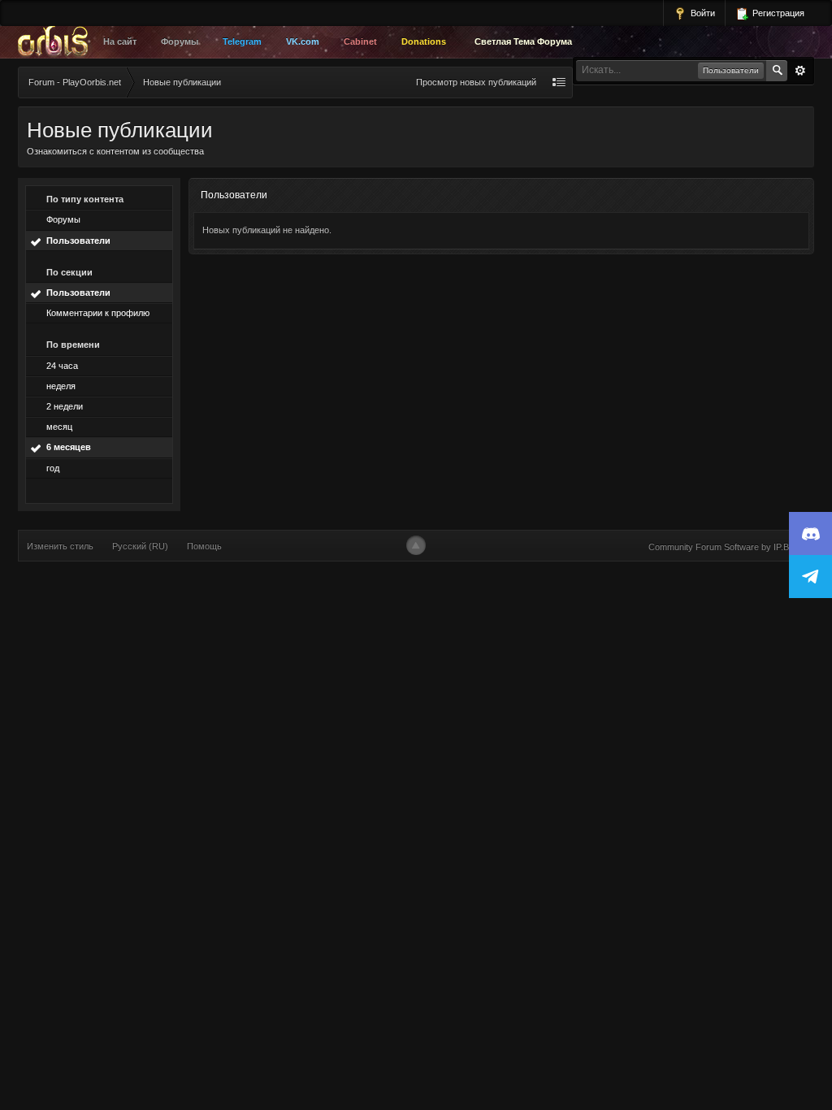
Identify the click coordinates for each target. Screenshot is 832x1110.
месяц (59, 426)
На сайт (119, 41)
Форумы (179, 41)
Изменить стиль (60, 546)
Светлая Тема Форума (523, 41)
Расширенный (800, 70)
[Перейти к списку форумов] (57, 42)
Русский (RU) (140, 546)
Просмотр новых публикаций (476, 82)
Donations (423, 41)
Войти (701, 13)
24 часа (62, 366)
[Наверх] (416, 545)
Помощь (204, 546)
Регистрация (777, 13)
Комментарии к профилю (98, 313)
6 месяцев (68, 447)
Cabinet (360, 41)
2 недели (64, 406)
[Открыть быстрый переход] (559, 82)
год (52, 468)
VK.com (302, 41)
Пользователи (78, 240)
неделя (61, 386)
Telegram (242, 41)
